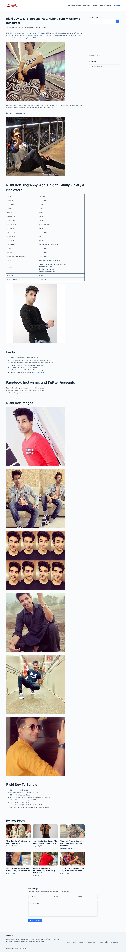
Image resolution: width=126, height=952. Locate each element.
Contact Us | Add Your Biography (109, 942)
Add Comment (35, 903)
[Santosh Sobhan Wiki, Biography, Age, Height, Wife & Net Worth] (72, 858)
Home (68, 942)
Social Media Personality (32, 27)
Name (32, 897)
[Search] (117, 21)
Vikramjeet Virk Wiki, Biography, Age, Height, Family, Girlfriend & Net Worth (71, 843)
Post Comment (35, 920)
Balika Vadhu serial (37, 372)
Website (79, 897)
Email (55, 897)
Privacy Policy (91, 942)
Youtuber (117, 5)
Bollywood (86, 5)
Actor (21, 27)
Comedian (102, 5)
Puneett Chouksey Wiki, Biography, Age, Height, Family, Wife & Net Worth (44, 871)
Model (109, 5)
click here (40, 942)
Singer (95, 5)
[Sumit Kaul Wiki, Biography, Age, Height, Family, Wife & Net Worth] (18, 858)
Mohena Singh (38, 35)
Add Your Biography (74, 5)
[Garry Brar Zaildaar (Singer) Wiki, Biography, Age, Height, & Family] (45, 831)
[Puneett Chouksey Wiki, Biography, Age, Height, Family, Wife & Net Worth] (45, 858)
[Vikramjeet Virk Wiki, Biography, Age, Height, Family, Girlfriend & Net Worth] (72, 831)
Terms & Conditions (78, 942)
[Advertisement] (104, 38)
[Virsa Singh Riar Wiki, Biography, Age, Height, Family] (18, 831)
